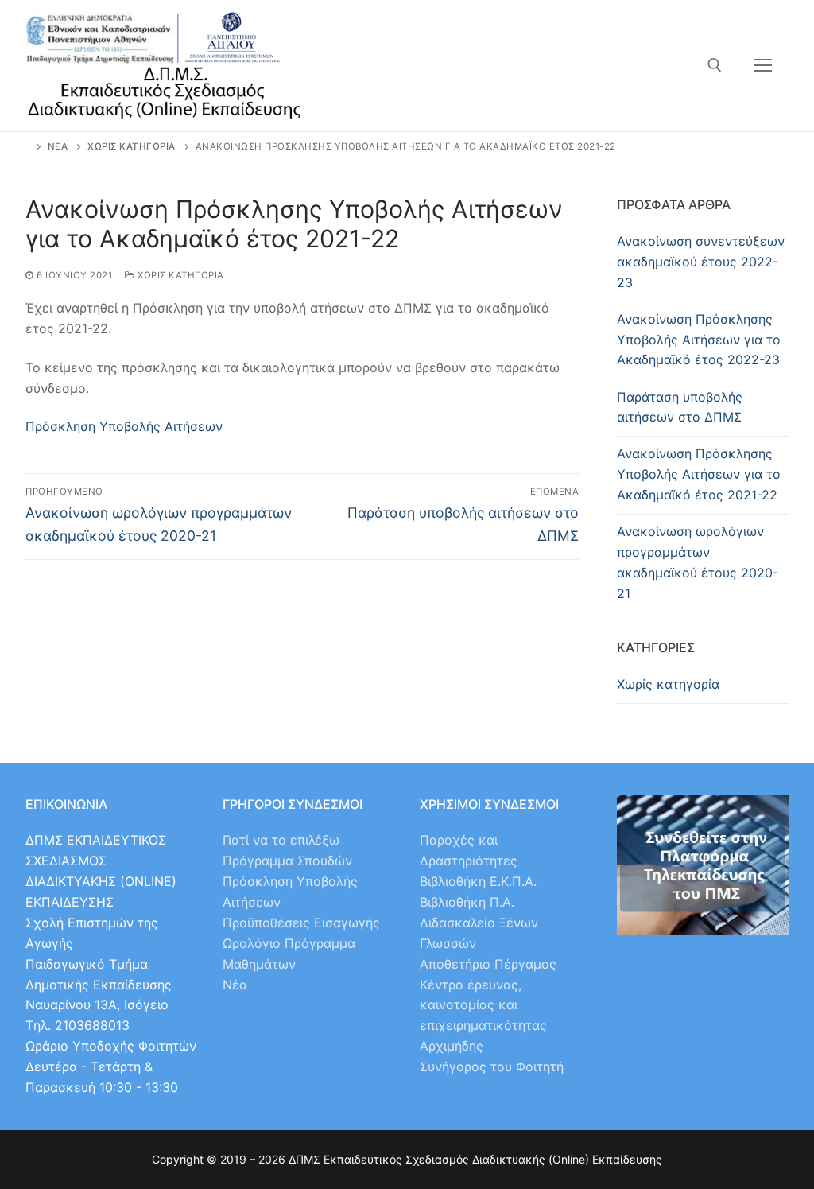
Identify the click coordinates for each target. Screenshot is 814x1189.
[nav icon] (763, 66)
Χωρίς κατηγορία (179, 275)
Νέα (235, 985)
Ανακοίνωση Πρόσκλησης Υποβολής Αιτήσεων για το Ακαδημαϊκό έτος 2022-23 (699, 339)
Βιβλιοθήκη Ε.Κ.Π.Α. (478, 881)
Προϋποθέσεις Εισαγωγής (301, 923)
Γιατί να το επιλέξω (281, 840)
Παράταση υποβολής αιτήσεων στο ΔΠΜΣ (679, 407)
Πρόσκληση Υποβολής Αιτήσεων (124, 426)
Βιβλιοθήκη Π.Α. (467, 902)
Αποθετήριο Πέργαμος (488, 964)
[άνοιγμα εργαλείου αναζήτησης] (714, 65)
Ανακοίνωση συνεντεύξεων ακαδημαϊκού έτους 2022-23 (701, 261)
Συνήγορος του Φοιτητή (492, 1066)
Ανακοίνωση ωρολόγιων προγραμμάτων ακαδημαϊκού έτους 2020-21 (697, 562)
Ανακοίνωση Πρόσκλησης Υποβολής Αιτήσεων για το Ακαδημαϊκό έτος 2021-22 (699, 474)
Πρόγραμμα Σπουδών (287, 860)
